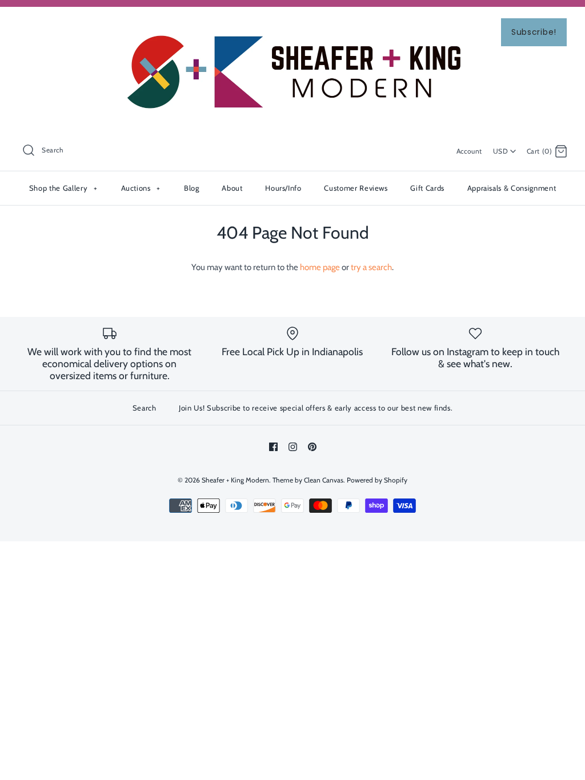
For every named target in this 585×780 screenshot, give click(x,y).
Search (145, 407)
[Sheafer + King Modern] (292, 25)
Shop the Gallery (63, 187)
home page (320, 267)
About (232, 187)
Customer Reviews (355, 187)
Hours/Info (283, 187)
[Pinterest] (312, 447)
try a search (371, 267)
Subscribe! (533, 32)
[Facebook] (273, 447)
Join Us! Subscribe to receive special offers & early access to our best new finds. (315, 407)
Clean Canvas (323, 480)
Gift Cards (427, 187)
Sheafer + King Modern (235, 480)
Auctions (141, 187)
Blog (191, 187)
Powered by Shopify (377, 480)
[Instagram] (293, 447)
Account (469, 151)
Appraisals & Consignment (511, 187)
